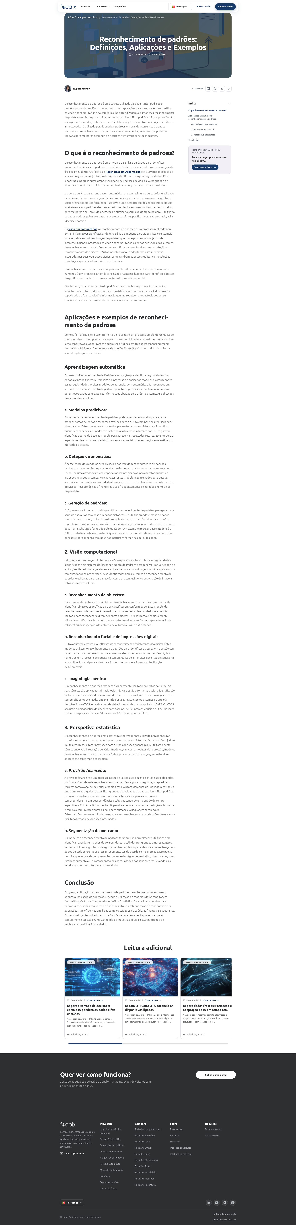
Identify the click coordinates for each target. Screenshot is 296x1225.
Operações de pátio (110, 1139)
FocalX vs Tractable (145, 1135)
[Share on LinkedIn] (208, 89)
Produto (85, 6)
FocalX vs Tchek (143, 1166)
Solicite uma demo (216, 1074)
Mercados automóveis (111, 1169)
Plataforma (176, 1129)
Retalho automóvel (110, 1163)
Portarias (175, 1135)
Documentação (213, 1129)
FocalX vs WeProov (144, 1178)
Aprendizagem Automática (123, 171)
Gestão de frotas (108, 1188)
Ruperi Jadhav (81, 88)
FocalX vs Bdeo (142, 1153)
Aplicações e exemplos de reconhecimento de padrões (202, 117)
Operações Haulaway (111, 1151)
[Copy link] (229, 89)
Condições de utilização (224, 1219)
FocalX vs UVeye (143, 1147)
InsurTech (105, 1176)
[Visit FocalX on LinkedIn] (209, 1203)
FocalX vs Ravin (142, 1141)
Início (71, 17)
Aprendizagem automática (204, 124)
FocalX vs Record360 (145, 1184)
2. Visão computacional (202, 129)
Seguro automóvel (109, 1182)
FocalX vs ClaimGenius (146, 1160)
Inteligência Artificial (87, 17)
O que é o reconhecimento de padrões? (207, 110)
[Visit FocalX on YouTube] (217, 1203)
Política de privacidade (225, 1214)
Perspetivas (120, 6)
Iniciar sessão (204, 6)
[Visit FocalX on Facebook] (233, 1203)
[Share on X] (215, 89)
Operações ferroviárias (112, 1145)
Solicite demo (225, 6)
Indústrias (102, 6)
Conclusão (193, 139)
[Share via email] (222, 89)
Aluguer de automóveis (112, 1157)
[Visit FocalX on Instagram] (225, 1203)
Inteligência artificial (180, 1153)
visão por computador (82, 229)
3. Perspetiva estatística (203, 134)
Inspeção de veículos (180, 1147)
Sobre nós (175, 1141)
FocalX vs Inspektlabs (145, 1172)
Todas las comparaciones (147, 1129)
